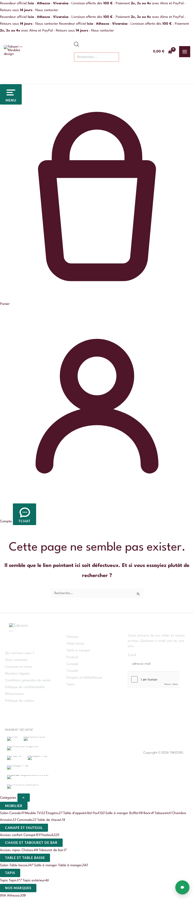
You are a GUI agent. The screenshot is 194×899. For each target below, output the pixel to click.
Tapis (70, 684)
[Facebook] (99, 753)
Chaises (72, 636)
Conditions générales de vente (28, 680)
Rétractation (14, 694)
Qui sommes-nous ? (19, 653)
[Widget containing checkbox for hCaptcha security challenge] (154, 679)
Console (72, 670)
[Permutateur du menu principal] (184, 51)
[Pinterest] (114, 753)
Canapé (72, 664)
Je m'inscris (174, 660)
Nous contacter (46, 10)
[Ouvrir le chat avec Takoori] (182, 887)
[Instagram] (107, 753)
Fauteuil (72, 657)
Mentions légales (17, 673)
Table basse (75, 643)
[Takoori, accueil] (16, 51)
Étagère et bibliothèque (84, 677)
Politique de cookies (19, 700)
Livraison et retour (19, 666)
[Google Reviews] (122, 753)
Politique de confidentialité (25, 687)
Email (133, 655)
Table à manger (78, 650)
